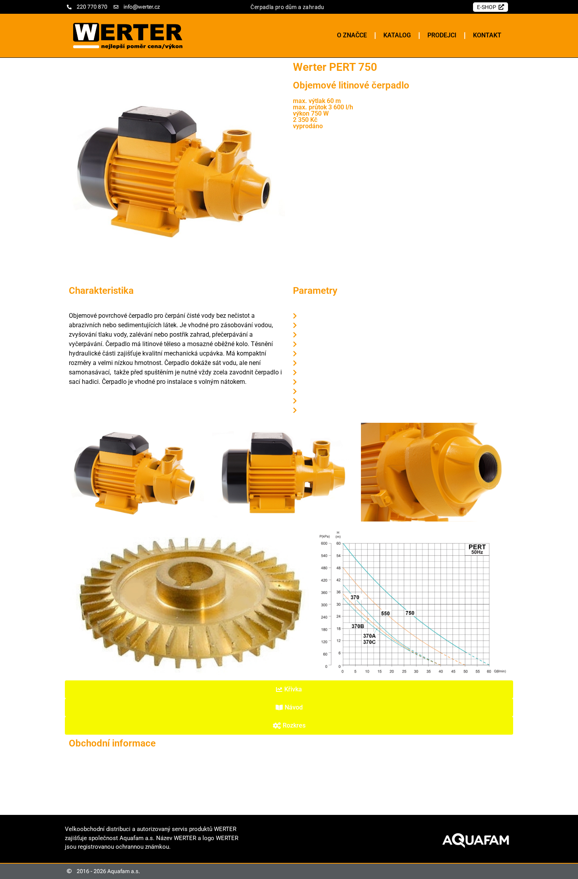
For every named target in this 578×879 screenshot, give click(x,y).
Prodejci (442, 35)
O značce (352, 35)
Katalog (397, 35)
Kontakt (487, 35)
